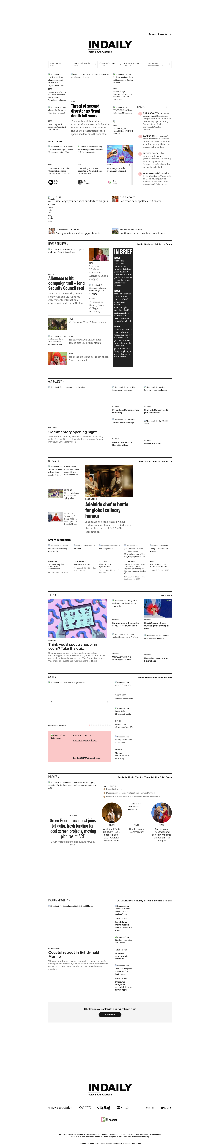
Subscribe (162, 34)
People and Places (154, 677)
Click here (110, 1014)
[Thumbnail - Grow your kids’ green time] (79, 702)
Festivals (122, 777)
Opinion (158, 244)
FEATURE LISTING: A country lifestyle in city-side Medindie (144, 901)
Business (148, 244)
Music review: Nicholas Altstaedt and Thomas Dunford (130, 793)
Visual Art (149, 777)
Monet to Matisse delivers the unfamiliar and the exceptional (133, 797)
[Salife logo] (85, 1107)
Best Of (156, 461)
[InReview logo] (125, 1108)
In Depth (168, 244)
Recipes (168, 677)
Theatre (139, 777)
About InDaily (136, 1143)
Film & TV (159, 777)
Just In (140, 244)
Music (131, 777)
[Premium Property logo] (156, 1108)
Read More (166, 595)
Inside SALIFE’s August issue (86, 758)
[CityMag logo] (103, 1108)
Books (169, 777)
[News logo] (60, 1107)
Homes (140, 677)
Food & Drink (145, 461)
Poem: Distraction (114, 789)
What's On (167, 461)
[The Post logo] (110, 1120)
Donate (152, 34)
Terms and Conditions (121, 1143)
